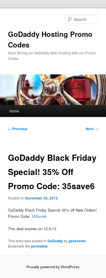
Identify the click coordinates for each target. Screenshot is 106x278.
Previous (17, 128)
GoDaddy (55, 240)
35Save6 (39, 216)
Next (92, 128)
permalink (39, 246)
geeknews (77, 240)
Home (14, 110)
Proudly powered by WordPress (53, 266)
